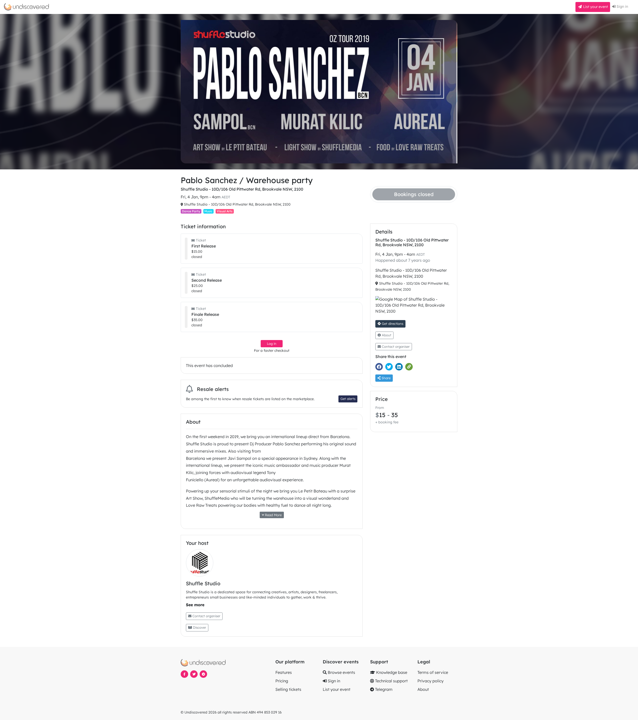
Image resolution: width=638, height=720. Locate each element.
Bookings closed (414, 194)
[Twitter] (390, 366)
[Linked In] (400, 366)
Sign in (622, 6)
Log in (271, 344)
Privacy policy (430, 680)
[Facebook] (380, 366)
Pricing (281, 680)
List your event (595, 6)
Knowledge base (391, 672)
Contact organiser (205, 616)
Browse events (341, 672)
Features (283, 672)
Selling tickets (288, 689)
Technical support (391, 680)
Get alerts (347, 399)
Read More (273, 515)
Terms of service (432, 672)
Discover (199, 627)
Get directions (392, 324)
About (386, 335)
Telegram (383, 689)
